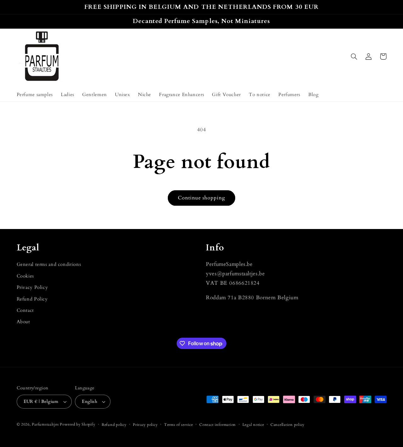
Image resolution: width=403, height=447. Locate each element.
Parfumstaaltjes (45, 424)
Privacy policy (145, 424)
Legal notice (253, 424)
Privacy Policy (32, 287)
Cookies (25, 276)
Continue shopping (201, 197)
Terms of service (178, 424)
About (23, 321)
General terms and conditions (49, 264)
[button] (354, 56)
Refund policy (114, 424)
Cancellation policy (287, 424)
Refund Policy (32, 299)
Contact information (217, 424)
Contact (25, 310)
